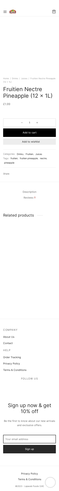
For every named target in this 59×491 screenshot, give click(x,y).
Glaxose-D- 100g (41, 309)
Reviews (30, 197)
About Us (8, 336)
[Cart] (54, 11)
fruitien (14, 158)
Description (29, 191)
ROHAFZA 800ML (13, 304)
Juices (24, 78)
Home (6, 78)
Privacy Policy (11, 363)
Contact (8, 343)
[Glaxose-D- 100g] (43, 290)
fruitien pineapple (29, 158)
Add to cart (30, 132)
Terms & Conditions (14, 370)
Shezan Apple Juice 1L (42, 263)
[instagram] (33, 386)
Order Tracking (12, 357)
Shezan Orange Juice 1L (15, 263)
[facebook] (26, 386)
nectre (43, 158)
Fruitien (29, 154)
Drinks (15, 78)
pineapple (9, 162)
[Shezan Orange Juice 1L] (15, 245)
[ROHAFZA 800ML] (15, 288)
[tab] (29, 192)
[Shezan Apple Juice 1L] (43, 245)
